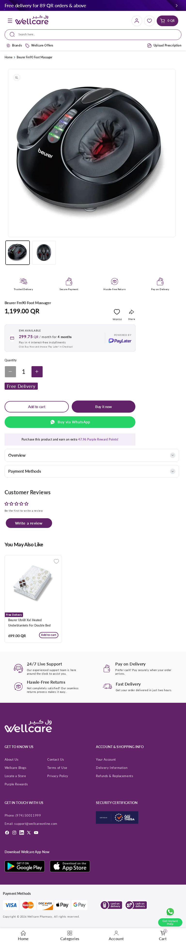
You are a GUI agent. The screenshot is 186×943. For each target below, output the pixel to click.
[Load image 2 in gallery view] (44, 253)
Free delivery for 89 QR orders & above (45, 5)
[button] (176, 5)
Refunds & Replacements (114, 776)
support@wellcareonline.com (35, 824)
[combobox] (93, 35)
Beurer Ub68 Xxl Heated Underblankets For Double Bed (29, 622)
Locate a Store (15, 776)
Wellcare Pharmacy (39, 916)
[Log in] (137, 20)
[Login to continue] (117, 313)
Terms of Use (57, 768)
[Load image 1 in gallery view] (18, 253)
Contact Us (55, 759)
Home (8, 57)
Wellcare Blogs (16, 768)
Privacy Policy (57, 776)
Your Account (106, 759)
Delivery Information (111, 768)
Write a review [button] (29, 523)
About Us (12, 759)
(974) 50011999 (28, 815)
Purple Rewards (16, 784)
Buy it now (103, 406)
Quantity (11, 360)
